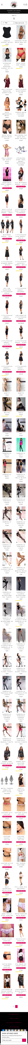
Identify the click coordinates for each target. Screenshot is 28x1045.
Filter (6, 22)
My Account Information (14, 1022)
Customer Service (14, 1014)
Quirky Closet (14, 1018)
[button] (5, 45)
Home (13, 15)
